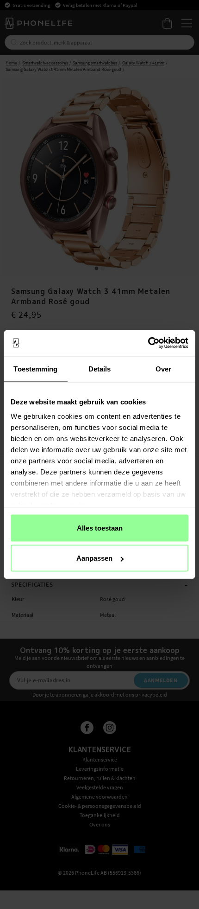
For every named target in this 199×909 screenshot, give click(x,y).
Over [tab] (163, 368)
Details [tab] (99, 368)
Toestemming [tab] (35, 368)
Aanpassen (94, 558)
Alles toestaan (100, 527)
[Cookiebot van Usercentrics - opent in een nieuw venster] (147, 343)
